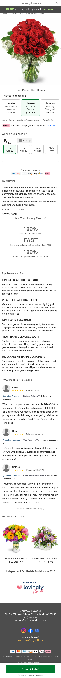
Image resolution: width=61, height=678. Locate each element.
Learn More (52, 125)
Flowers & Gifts (16, 13)
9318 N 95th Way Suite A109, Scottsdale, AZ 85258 (30, 614)
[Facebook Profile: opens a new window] (30, 630)
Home (4, 13)
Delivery (9, 142)
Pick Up (27, 140)
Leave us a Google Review (30, 640)
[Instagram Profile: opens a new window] (23, 630)
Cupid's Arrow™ (30, 439)
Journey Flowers (31, 3)
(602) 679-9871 (30, 617)
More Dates (51, 149)
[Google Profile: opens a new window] (37, 630)
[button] (54, 671)
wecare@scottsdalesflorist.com (30, 620)
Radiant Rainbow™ (31, 396)
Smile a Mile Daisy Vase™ (34, 475)
